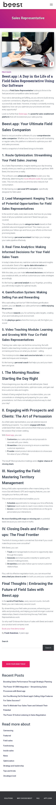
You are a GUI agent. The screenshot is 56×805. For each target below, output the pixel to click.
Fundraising (8, 746)
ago (24, 633)
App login (48, 798)
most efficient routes (32, 179)
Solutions (8, 798)
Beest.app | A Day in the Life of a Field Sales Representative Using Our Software (28, 81)
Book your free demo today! (13, 629)
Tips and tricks (9, 771)
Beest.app (23, 114)
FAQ (37, 798)
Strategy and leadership (13, 766)
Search (5, 641)
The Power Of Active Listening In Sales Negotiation (24, 715)
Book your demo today (15, 664)
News (5, 756)
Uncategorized (9, 776)
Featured (7, 736)
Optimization (8, 761)
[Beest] (14, 4)
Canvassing (8, 731)
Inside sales (8, 751)
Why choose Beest (24, 798)
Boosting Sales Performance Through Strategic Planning (27, 682)
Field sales (6, 72)
